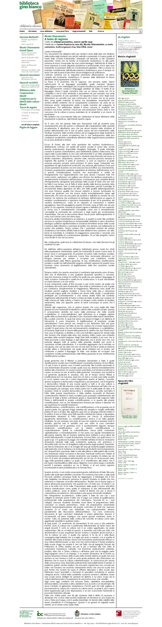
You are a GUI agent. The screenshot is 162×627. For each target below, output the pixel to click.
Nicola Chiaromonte (29, 47)
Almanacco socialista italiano (130, 125)
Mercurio (122, 272)
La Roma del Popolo (126, 231)
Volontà (121, 376)
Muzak (120, 274)
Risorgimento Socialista (128, 329)
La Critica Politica (125, 203)
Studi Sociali (123, 350)
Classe (120, 142)
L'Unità (121, 238)
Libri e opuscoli (27, 44)
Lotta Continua (124, 270)
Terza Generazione (125, 356)
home (22, 31)
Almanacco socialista (126, 121)
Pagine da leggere (28, 127)
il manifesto (123, 184)
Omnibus (121, 292)
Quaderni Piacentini (126, 319)
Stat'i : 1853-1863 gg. (126, 461)
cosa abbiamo (46, 31)
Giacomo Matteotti (29, 37)
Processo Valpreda (126, 307)
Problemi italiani (125, 305)
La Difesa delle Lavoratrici (128, 210)
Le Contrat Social (125, 246)
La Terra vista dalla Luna (128, 234)
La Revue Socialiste (126, 223)
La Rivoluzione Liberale (127, 227)
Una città (121, 358)
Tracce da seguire (28, 107)
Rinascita (122, 327)
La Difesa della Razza (126, 207)
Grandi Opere (26, 50)
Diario (120, 155)
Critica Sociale (124, 151)
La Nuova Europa (125, 219)
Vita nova (122, 374)
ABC (119, 98)
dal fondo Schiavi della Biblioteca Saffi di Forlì (30, 86)
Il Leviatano (123, 182)
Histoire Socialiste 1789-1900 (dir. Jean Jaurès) (31, 71)
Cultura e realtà (124, 153)
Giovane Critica (124, 174)
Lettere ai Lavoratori (126, 253)
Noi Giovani (123, 276)
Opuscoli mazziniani (30, 74)
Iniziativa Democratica (127, 195)
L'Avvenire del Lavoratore (128, 259)
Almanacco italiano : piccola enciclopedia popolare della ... (129, 114)
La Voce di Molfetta (126, 244)
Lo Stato (121, 266)
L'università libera (125, 240)
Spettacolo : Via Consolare (129, 341)
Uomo (120, 362)
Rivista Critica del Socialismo (130, 332)
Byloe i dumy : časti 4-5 (127, 469)
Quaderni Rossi (124, 321)
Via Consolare (123, 366)
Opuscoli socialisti (29, 82)
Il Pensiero (122, 186)
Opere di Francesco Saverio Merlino (29, 54)
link (90, 31)
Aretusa (121, 128)
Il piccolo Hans (124, 188)
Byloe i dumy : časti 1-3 (127, 472)
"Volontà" (25, 116)
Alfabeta (121, 102)
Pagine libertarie (125, 294)
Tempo (121, 352)
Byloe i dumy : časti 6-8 (127, 465)
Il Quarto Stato (124, 191)
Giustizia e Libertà (125, 176)
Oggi (120, 286)
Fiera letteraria (124, 164)
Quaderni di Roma (125, 317)
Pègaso (121, 299)
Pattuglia (121, 297)
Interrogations (124, 199)
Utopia (121, 364)
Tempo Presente (124, 354)
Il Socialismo (123, 194)
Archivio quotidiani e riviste (29, 41)
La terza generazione (30, 121)
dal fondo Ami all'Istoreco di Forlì (28, 79)
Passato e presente (126, 295)
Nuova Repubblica (125, 280)
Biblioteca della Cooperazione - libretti (27, 93)
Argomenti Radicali (126, 130)
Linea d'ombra (124, 257)
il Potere (121, 190)
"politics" (24, 119)
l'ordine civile (123, 264)
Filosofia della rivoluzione (129, 432)
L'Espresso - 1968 (125, 262)
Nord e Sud (122, 278)
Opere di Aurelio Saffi (29, 58)
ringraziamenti (79, 31)
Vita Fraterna (123, 372)
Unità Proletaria (124, 360)
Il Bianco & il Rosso (126, 180)
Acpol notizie (123, 100)
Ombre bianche (124, 288)
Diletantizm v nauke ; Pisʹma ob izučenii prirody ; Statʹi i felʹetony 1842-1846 (129, 443)
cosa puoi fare (62, 31)
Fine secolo (122, 166)
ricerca (101, 31)
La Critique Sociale (125, 205)
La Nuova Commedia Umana (129, 216)
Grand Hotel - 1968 (125, 178)
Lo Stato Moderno (125, 268)
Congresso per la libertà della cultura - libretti (30, 101)
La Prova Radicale (125, 221)
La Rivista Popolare (126, 225)
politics (121, 303)
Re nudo (121, 325)
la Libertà (122, 214)
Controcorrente (124, 149)
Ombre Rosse (123, 290)
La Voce (121, 242)
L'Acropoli (122, 201)
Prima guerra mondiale (30, 110)
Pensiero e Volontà (126, 301)
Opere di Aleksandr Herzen (29, 66)
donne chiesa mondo (126, 157)
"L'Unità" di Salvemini (29, 113)
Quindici (121, 323)
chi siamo (32, 31)
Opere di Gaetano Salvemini (28, 62)
